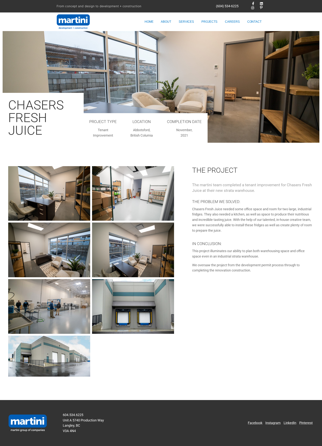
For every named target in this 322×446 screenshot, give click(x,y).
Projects (209, 21)
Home (149, 21)
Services (186, 21)
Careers (232, 21)
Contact (254, 21)
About (166, 21)
